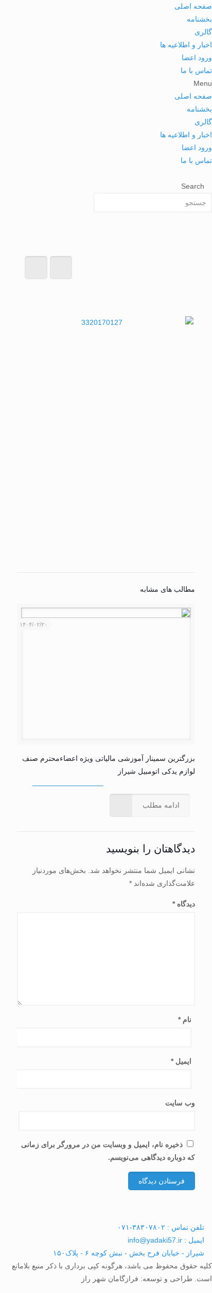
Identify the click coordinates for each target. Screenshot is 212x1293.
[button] (106, 83)
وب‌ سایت (180, 1103)
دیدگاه (183, 904)
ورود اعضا (197, 57)
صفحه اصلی (193, 6)
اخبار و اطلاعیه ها (186, 45)
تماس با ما (196, 70)
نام (184, 1019)
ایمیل (181, 1061)
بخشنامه (199, 19)
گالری (203, 32)
